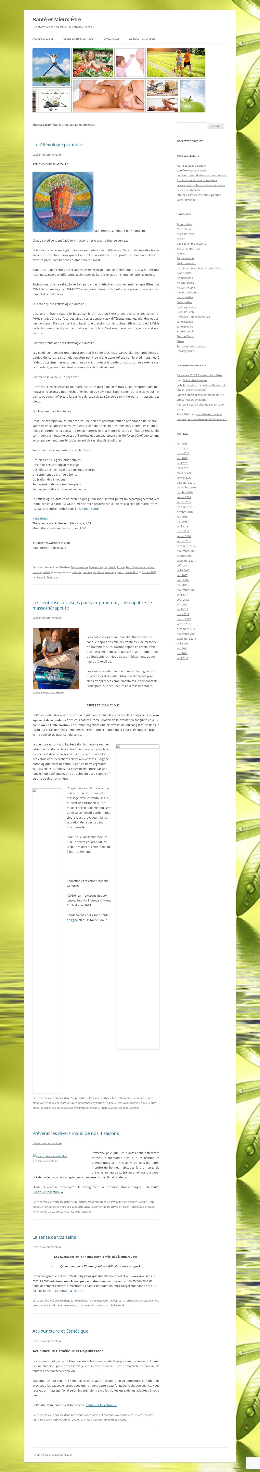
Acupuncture (78, 1098)
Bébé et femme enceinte (191, 243)
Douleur (181, 253)
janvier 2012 (184, 624)
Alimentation (184, 229)
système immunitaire (81, 1108)
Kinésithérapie (185, 282)
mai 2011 (182, 653)
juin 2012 (182, 604)
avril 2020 (182, 463)
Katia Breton (40, 518)
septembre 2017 (186, 560)
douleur (87, 572)
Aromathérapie (186, 234)
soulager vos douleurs (54, 1108)
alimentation (102, 1206)
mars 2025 (183, 453)
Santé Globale (138, 1202)
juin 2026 (182, 443)
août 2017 (183, 565)
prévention (131, 572)
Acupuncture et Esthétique (60, 1331)
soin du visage (70, 1420)
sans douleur (55, 1305)
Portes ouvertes (186, 307)
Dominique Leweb (115, 1420)
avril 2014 (182, 595)
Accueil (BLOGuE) (43, 38)
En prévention (79, 567)
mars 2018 (183, 531)
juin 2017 (182, 575)
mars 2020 (183, 468)
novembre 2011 (186, 634)
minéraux (38, 1211)
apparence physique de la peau (96, 1103)
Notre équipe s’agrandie (191, 165)
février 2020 (184, 473)
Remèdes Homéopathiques (193, 317)
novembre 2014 (186, 590)
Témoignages (111, 38)
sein (66, 1305)
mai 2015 (182, 585)
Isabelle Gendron (47, 577)
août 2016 (183, 580)
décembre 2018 (186, 507)
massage (110, 572)
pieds (120, 572)
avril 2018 (182, 526)
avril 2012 (182, 609)
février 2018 (184, 536)
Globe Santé (90, 509)
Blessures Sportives (99, 1098)
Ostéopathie (138, 1098)
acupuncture (85, 1206)
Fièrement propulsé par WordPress (52, 1455)
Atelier (180, 239)
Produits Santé (120, 1202)
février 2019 (184, 497)
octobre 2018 (185, 512)
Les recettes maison (142, 38)
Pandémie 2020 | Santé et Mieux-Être (199, 375)
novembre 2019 (186, 487)
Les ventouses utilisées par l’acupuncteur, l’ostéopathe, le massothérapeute (92, 605)
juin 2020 (182, 458)
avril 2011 (182, 658)
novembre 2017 (186, 551)
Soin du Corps (185, 336)
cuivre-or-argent (120, 1206)
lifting (50, 1420)
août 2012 (183, 599)
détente (76, 572)
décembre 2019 (186, 482)
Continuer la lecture (47, 1192)
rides (58, 1420)
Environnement (186, 263)
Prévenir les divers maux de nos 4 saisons (75, 1133)
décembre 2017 (186, 546)
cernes (142, 1415)
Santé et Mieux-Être (56, 19)
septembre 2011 (186, 638)
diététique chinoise (143, 1206)
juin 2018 (182, 517)
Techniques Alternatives (140, 567)
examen (153, 1300)
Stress (180, 341)
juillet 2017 (183, 570)
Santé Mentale (185, 331)
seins (73, 1305)
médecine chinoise (99, 1202)
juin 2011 (182, 648)
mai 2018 (182, 521)
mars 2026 (183, 448)
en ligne (72, 920)
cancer (143, 1300)
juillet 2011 (183, 643)
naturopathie (185, 297)
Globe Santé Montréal (78, 38)
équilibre (98, 572)
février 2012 (184, 619)
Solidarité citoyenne (195, 380)
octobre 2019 (185, 492)
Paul (179, 404)
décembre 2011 (186, 629)
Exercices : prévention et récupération (199, 268)
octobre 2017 (185, 556)
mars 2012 (183, 614)
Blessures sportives (128, 1103)
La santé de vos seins (54, 1237)
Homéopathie (185, 278)
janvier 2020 (184, 477)
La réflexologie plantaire (57, 144)
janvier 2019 (184, 502)
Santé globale (116, 567)
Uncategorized (41, 572)
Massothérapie (98, 567)
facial (43, 1420)
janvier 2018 (184, 541)
